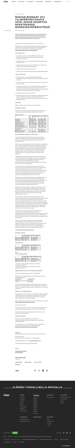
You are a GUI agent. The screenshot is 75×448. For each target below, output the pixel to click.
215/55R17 (35, 403)
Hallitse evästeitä (21, 442)
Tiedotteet (62, 401)
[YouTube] (69, 432)
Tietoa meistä (30, 1)
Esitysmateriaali (19, 352)
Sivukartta (15, 442)
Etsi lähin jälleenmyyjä (24, 419)
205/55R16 (35, 398)
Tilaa (15, 432)
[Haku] (69, 1)
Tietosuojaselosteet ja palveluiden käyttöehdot (29, 439)
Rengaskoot (35, 413)
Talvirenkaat (22, 399)
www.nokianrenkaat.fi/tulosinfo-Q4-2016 (24, 302)
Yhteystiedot (50, 417)
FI (66, 1)
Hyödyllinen (18, 362)
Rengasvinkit (48, 1)
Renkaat (14, 1)
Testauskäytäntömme (7, 442)
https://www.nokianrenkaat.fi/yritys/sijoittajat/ (26, 327)
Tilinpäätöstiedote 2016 (20, 351)
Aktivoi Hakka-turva (50, 397)
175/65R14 (35, 407)
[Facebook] (35, 370)
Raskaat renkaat (24, 410)
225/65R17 (35, 411)
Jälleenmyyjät (39, 1)
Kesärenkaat (22, 397)
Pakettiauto (22, 404)
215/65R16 (35, 409)
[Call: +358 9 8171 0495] (44, 309)
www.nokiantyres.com (35, 340)
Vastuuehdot (56, 439)
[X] (39, 370)
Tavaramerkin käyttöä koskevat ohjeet (45, 439)
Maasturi (21, 403)
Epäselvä (17, 364)
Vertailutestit (22, 408)
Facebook (50, 423)
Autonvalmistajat (23, 406)
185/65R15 (35, 405)
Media (62, 403)
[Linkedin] (43, 370)
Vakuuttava (28, 362)
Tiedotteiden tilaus (50, 421)
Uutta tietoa (37, 362)
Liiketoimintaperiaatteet (64, 439)
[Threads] (47, 370)
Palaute (48, 419)
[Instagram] (66, 432)
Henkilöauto (22, 401)
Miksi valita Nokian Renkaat (65, 397)
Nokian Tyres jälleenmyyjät (25, 421)
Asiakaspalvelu (57, 1)
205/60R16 (35, 401)
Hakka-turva (21, 1)
